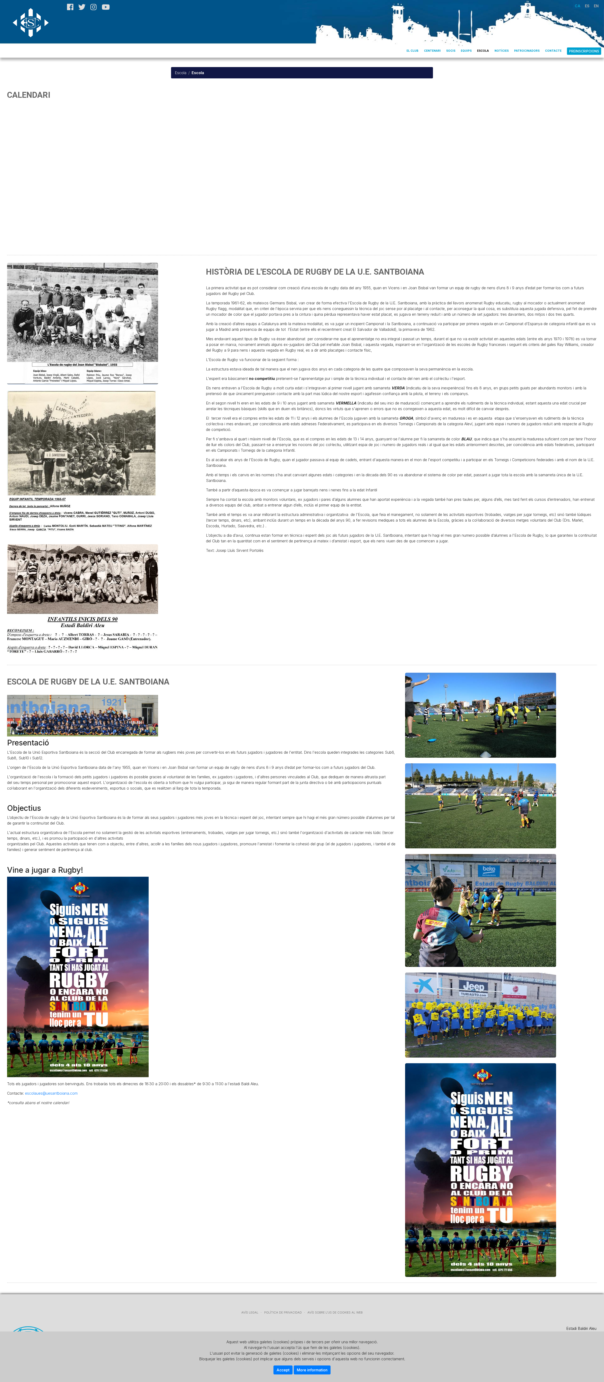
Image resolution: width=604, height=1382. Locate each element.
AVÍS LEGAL (249, 1312)
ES (587, 6)
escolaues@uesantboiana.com (51, 1093)
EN (596, 6)
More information (312, 1370)
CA (577, 6)
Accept (283, 1370)
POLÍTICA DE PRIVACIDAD (283, 1312)
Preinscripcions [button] (584, 51)
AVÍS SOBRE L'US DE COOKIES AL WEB (335, 1312)
